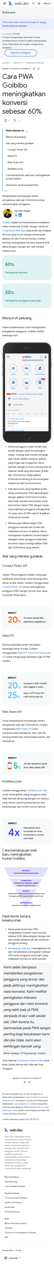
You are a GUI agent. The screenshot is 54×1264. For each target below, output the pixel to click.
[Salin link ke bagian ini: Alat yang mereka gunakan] (45, 556)
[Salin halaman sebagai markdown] (15, 120)
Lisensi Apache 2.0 (22, 1104)
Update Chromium (13, 1202)
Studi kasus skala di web (30, 1060)
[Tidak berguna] (38, 68)
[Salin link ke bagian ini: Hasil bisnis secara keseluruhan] (23, 920)
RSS (6, 1237)
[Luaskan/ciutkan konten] (26, 131)
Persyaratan (7, 1250)
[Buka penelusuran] (33, 3)
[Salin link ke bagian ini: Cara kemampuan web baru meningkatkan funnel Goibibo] (27, 859)
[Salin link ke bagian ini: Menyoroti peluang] (34, 318)
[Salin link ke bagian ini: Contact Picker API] (29, 566)
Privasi (18, 1250)
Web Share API (24, 729)
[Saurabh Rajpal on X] (16, 215)
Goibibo (6, 222)
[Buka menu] (4, 3)
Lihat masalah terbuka (15, 1186)
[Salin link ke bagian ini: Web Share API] (24, 712)
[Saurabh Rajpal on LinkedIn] (20, 215)
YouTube (8, 1228)
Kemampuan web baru (20, 948)
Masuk (47, 3)
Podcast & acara (12, 1211)
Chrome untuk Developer (16, 1197)
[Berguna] (34, 68)
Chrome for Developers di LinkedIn (20, 1232)
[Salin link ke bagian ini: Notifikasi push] (24, 781)
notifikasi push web (37, 790)
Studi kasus (10, 1207)
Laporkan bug (11, 1181)
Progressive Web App (35, 63)
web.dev (6, 63)
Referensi (8, 12)
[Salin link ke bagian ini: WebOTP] (16, 636)
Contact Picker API (12, 587)
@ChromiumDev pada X (16, 1223)
